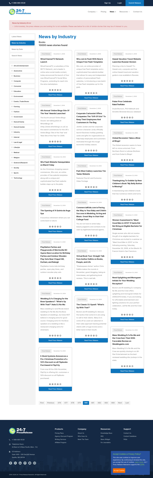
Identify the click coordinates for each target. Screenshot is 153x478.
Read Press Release (55, 95)
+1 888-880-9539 (18, 3)
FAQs (125, 439)
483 (106, 403)
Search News (17, 56)
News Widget (105, 439)
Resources (105, 429)
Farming (17, 106)
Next (120, 403)
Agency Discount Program (64, 436)
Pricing (103, 12)
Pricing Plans (59, 433)
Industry (17, 132)
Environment (18, 96)
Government (18, 117)
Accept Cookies (119, 470)
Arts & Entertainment (21, 66)
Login (119, 3)
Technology (18, 178)
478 (72, 403)
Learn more (139, 462)
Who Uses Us (82, 436)
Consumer (17, 86)
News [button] (112, 12)
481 (92, 403)
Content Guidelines (130, 436)
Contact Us (137, 12)
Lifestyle (17, 147)
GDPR (142, 464)
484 (113, 403)
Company (82, 429)
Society (16, 168)
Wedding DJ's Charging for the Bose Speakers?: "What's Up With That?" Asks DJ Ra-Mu (54, 302)
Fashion (16, 112)
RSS (102, 436)
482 (99, 403)
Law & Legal (18, 142)
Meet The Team (83, 439)
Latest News (17, 36)
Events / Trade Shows (21, 101)
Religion (17, 157)
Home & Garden (19, 127)
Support (127, 429)
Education (17, 91)
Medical (16, 152)
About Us (81, 433)
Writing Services (60, 439)
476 (59, 403)
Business (17, 76)
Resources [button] (123, 12)
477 (65, 403)
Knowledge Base (106, 433)
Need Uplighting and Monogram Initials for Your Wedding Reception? (126, 281)
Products (59, 429)
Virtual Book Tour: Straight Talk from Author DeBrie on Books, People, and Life (90, 259)
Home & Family (19, 122)
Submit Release (135, 3)
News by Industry (19, 43)
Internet (16, 137)
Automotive (18, 71)
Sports (16, 173)
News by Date (17, 49)
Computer (17, 81)
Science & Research (21, 163)
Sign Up (107, 3)
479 (79, 403)
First (42, 403)
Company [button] (92, 12)
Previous (50, 403)
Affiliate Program (60, 442)
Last (127, 403)
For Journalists (106, 442)
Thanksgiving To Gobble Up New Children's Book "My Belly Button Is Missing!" (127, 184)
